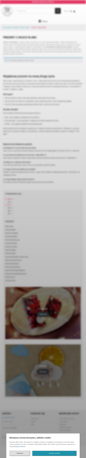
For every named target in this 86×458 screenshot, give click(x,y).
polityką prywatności (19, 446)
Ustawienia (20, 453)
